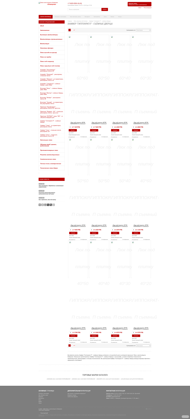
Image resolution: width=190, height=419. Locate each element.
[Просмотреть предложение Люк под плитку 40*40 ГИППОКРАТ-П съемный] (103, 283)
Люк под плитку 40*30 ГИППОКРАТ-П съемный (120, 328)
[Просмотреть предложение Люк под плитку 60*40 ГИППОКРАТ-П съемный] (124, 77)
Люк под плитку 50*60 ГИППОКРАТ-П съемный (78, 225)
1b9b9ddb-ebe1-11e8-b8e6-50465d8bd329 (58, 379)
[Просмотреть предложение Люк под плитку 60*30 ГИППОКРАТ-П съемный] (145, 77)
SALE (42, 26)
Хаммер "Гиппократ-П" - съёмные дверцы (50, 121)
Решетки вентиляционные (49, 154)
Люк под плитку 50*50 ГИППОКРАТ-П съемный (99, 225)
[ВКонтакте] (40, 205)
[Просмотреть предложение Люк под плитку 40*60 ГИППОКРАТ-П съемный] (145, 180)
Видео (112, 16)
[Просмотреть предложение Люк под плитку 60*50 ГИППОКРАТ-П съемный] (103, 77)
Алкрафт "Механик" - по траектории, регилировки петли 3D (51, 79)
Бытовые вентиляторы (49, 34)
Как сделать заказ (75, 16)
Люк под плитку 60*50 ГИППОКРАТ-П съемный (99, 123)
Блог (105, 16)
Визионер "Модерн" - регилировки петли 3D (50, 98)
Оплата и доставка (60, 16)
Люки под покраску (47, 61)
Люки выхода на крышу (48, 52)
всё (74, 30)
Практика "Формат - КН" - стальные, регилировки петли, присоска (51, 112)
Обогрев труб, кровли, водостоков (48, 145)
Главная (70, 21)
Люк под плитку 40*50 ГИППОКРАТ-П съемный (78, 328)
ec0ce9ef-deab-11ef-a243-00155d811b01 (132, 379)
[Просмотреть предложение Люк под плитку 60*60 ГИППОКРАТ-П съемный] (82, 77)
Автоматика (44, 30)
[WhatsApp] (53, 205)
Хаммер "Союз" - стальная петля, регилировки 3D (50, 130)
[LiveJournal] (51, 205)
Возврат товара (72, 395)
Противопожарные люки (49, 150)
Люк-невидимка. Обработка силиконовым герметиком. (51, 186)
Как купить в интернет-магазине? (77, 393)
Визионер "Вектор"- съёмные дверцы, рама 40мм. (51, 93)
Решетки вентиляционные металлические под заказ (47, 193)
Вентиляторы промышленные (51, 39)
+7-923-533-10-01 (75, 3)
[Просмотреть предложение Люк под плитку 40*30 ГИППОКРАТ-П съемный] (124, 283)
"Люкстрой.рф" (44, 413)
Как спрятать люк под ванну (47, 199)
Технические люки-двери (49, 168)
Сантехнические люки (48, 159)
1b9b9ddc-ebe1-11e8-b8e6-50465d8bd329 (83, 379)
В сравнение (72, 136)
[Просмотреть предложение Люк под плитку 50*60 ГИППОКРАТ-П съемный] (82, 180)
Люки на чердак (45, 57)
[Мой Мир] (45, 205)
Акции (120, 16)
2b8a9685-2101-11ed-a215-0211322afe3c (108, 379)
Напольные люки (46, 140)
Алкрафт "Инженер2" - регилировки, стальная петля (51, 75)
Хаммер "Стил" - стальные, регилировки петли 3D (48, 135)
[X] (48, 205)
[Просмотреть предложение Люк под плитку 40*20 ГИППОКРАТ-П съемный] (145, 283)
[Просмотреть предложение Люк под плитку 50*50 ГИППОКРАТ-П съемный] (103, 180)
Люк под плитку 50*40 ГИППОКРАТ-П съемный (120, 225)
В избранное (84, 136)
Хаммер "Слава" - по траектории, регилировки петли (50, 126)
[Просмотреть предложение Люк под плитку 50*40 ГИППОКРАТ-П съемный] (124, 180)
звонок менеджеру (45, 16)
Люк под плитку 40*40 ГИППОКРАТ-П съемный (99, 328)
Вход (140, 7)
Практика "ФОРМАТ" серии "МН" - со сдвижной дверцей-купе (51, 116)
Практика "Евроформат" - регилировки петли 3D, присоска (50, 107)
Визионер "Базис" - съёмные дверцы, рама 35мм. (51, 89)
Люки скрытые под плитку (50, 66)
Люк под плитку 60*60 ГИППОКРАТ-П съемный (77, 123)
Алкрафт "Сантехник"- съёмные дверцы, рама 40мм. (50, 84)
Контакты (97, 16)
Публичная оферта (73, 396)
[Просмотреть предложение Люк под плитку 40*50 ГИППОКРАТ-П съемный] (82, 283)
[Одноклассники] (42, 205)
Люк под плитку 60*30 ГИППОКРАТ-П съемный (141, 123)
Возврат (87, 16)
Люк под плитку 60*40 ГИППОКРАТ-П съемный (120, 123)
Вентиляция (44, 43)
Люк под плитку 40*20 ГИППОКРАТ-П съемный (141, 328)
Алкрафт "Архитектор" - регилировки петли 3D (48, 70)
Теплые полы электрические (50, 163)
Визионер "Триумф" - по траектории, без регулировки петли (51, 103)
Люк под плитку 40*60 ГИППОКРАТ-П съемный (141, 225)
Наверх (185, 416)
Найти (105, 9)
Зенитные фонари (46, 48)
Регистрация (147, 7)
